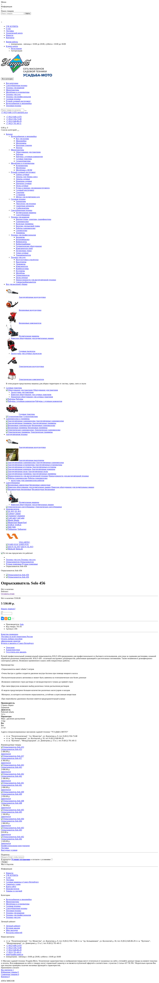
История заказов (13, 928)
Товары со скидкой (14, 891)
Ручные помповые (22, 564)
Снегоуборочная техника (16, 85)
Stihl (14, 527)
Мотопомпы (21, 143)
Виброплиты (21, 242)
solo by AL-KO (27, 547)
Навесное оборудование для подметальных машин (32, 338)
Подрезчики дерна (24, 251)
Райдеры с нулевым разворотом (29, 156)
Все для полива (22, 139)
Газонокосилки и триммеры (18, 419)
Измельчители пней (24, 248)
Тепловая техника (13, 106)
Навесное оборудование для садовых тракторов (31, 394)
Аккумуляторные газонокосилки (50, 421)
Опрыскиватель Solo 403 (11, 830)
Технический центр (14, 33)
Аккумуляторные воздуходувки (32, 297)
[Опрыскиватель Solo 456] (17, 575)
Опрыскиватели (23, 275)
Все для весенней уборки (16, 284)
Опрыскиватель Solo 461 (11, 785)
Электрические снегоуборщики (48, 507)
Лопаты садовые (23, 179)
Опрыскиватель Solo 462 (11, 776)
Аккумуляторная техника (16, 434)
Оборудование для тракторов (28, 152)
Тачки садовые (22, 253)
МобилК (19, 549)
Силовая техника (13, 99)
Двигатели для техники (26, 204)
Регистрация (16, 48)
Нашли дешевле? (8, 609)
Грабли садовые (22, 174)
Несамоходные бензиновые (43, 489)
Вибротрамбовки (23, 244)
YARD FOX (24, 544)
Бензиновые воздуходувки (30, 310)
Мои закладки (12, 930)
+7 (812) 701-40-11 (13, 123)
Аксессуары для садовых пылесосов (26, 353)
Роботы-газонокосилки (25, 228)
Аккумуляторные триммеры (44, 423)
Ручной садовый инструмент (18, 101)
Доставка (10, 31)
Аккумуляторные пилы (38, 471)
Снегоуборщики (23, 215)
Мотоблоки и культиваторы (17, 92)
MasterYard (22, 522)
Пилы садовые (22, 186)
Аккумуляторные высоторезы (31, 460)
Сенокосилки (21, 230)
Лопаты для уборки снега (27, 177)
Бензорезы (20, 237)
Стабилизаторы (22, 208)
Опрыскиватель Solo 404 (11, 821)
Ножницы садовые (24, 181)
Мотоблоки (21, 168)
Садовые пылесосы (27, 351)
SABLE (18, 525)
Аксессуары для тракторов (22, 392)
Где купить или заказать (16, 652)
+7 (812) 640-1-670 (13, 117)
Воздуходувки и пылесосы (27, 260)
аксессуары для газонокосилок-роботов (27, 480)
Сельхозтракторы (23, 161)
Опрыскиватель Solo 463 (11, 767)
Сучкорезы (20, 195)
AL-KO (18, 511)
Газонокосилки (22, 221)
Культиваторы (22, 165)
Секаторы (20, 192)
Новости (9, 35)
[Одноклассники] (5, 618)
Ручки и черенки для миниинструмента (33, 188)
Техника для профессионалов (18, 97)
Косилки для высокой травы (28, 226)
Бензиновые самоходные (39, 485)
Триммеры (20, 233)
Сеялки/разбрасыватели (26, 282)
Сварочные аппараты (25, 206)
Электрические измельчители (31, 379)
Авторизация (16, 51)
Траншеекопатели (23, 255)
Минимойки (21, 141)
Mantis (16, 520)
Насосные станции (24, 145)
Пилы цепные (22, 277)
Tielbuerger (21, 529)
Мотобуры (20, 273)
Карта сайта (11, 886)
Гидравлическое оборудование (29, 246)
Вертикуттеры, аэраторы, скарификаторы (33, 219)
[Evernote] (9, 618)
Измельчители (22, 266)
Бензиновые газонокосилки (43, 425)
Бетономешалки (22, 239)
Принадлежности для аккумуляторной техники (36, 280)
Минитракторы (12, 90)
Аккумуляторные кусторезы (44, 467)
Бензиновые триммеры (37, 428)
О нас (8, 29)
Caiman (18, 513)
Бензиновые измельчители (30, 323)
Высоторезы (21, 262)
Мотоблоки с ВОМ (24, 170)
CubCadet (20, 518)
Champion (21, 516)
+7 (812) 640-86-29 (13, 121)
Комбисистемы (22, 269)
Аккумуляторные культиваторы (48, 465)
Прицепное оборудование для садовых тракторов (32, 397)
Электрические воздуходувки (31, 366)
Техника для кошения (15, 88)
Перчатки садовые (24, 183)
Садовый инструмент (25, 190)
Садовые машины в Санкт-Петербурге (22, 882)
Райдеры (19, 154)
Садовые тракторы (24, 159)
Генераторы (21, 201)
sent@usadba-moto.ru (14, 954)
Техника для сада (13, 94)
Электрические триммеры (42, 432)
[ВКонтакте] (2, 618)
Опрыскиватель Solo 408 (11, 803)
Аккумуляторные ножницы (43, 469)
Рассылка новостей (14, 932)
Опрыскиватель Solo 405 (11, 812)
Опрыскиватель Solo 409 (11, 794)
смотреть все (22, 112)
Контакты (10, 37)
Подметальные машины (26, 212)
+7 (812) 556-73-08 (13, 119)
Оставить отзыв (7, 594)
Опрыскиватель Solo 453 (11, 749)
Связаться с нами (13, 884)
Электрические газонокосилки (47, 430)
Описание (10, 647)
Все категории (12, 83)
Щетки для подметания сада (28, 197)
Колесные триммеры (24, 224)
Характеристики (13, 650)
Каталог (9, 134)
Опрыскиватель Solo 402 (11, 839)
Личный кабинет (13, 926)
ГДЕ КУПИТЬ (12, 26)
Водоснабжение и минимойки (19, 103)
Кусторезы (20, 271)
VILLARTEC (24, 542)
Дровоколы (20, 264)
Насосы (19, 148)
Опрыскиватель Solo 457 (11, 758)
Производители (12, 509)
